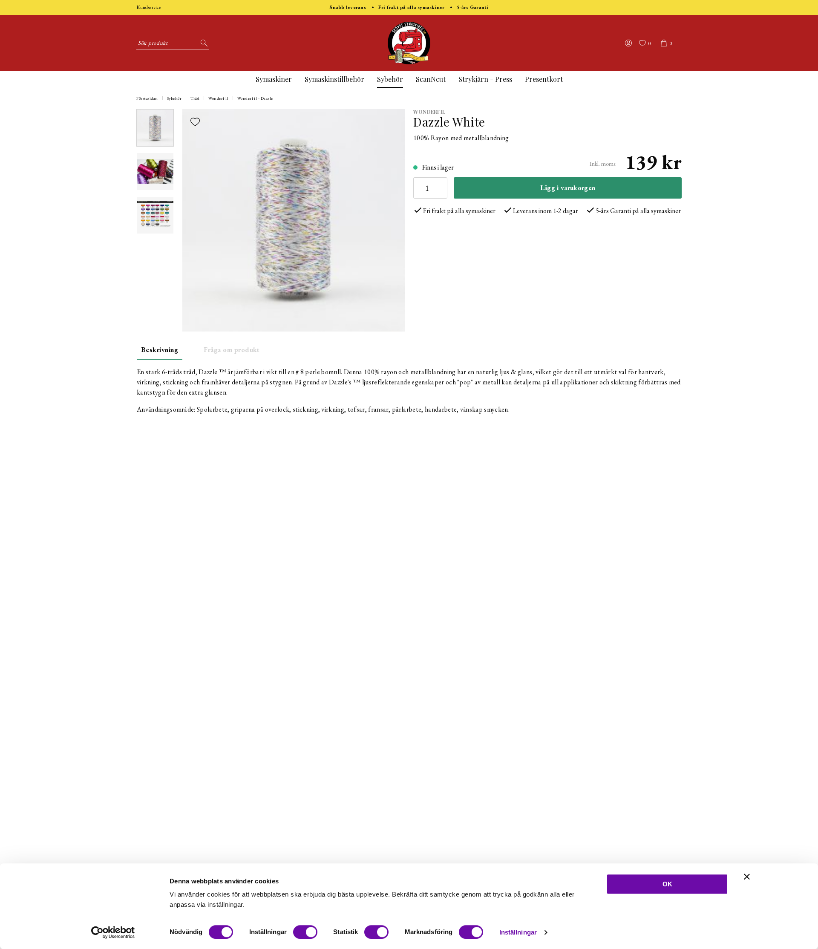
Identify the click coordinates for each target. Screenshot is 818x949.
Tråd (194, 98)
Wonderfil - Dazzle (255, 98)
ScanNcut (431, 79)
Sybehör (390, 79)
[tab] (155, 128)
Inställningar (518, 932)
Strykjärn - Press (485, 79)
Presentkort (544, 79)
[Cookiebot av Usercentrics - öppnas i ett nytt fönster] (113, 932)
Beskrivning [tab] (159, 349)
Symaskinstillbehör (334, 79)
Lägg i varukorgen (567, 187)
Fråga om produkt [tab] (232, 349)
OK (667, 884)
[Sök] (202, 43)
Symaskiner (274, 79)
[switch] (305, 932)
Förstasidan (147, 98)
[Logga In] (628, 43)
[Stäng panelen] (747, 877)
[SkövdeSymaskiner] (409, 43)
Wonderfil (218, 98)
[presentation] (155, 128)
